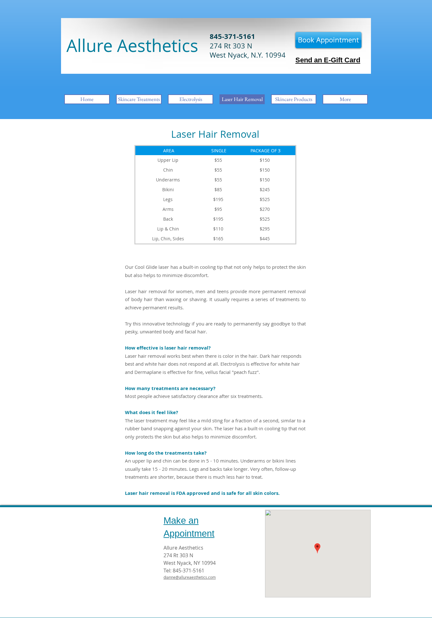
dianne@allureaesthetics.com (190, 577)
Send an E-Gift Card (327, 60)
